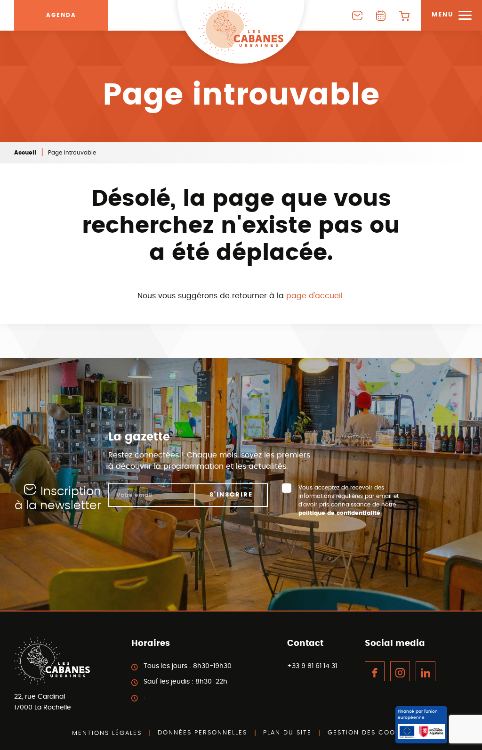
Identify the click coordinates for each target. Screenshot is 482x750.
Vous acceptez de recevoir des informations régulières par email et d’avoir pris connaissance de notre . (348, 500)
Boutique (404, 15)
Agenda (61, 15)
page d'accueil (314, 296)
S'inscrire (231, 495)
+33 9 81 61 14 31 (312, 666)
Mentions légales (107, 733)
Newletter (357, 15)
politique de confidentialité (339, 513)
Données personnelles (202, 733)
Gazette (381, 15)
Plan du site (287, 733)
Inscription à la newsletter (58, 499)
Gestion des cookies (369, 733)
